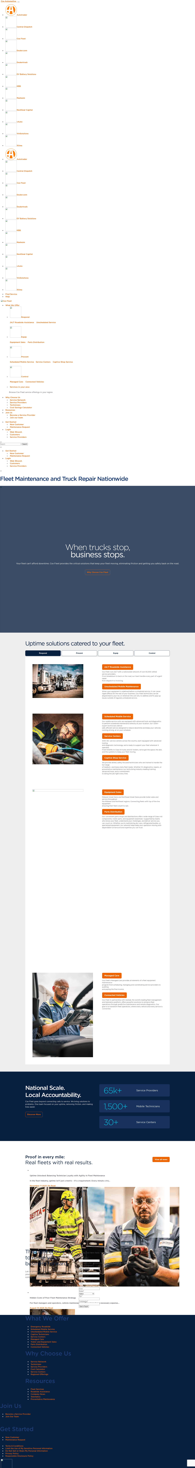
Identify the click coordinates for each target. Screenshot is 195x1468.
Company (83, 1301)
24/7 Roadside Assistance (22, 322)
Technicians (15, 405)
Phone (82, 1281)
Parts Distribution (36, 342)
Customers (15, 434)
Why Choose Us (12, 397)
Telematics (35, 1396)
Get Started (10, 422)
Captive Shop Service (63, 362)
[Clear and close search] (1, 447)
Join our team (16, 417)
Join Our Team (12, 1416)
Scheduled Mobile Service (22, 362)
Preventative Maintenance (43, 1399)
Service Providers (18, 402)
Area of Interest (86, 1265)
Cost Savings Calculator (21, 407)
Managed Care (16, 382)
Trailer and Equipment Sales (44, 1342)
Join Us (8, 412)
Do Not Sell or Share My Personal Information (26, 1451)
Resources (10, 410)
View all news (161, 1159)
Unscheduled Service (46, 322)
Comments (83, 1258)
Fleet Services (37, 1389)
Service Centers (43, 362)
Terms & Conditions (14, 1446)
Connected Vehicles (35, 382)
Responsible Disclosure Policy (19, 1456)
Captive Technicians (40, 1334)
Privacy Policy (12, 1453)
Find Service (11, 294)
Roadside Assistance (40, 1391)
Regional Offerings (39, 1374)
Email (81, 1286)
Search (24, 444)
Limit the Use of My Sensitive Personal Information (28, 1448)
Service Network (17, 400)
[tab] (43, 653)
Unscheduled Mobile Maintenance (121, 686)
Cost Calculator (38, 1369)
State (81, 1291)
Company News (38, 1394)
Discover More (34, 1114)
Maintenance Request (20, 427)
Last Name (84, 1276)
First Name (84, 1270)
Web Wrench (16, 432)
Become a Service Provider (22, 415)
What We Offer (12, 305)
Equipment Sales (17, 342)
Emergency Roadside (40, 1326)
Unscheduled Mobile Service (44, 1331)
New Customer (17, 424)
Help (7, 296)
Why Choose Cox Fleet (97, 572)
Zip (80, 1296)
